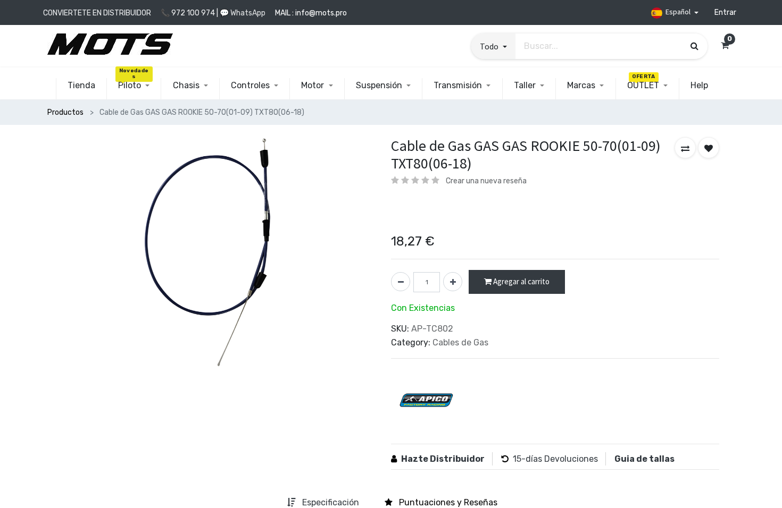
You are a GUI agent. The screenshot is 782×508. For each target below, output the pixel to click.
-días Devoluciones (559, 459)
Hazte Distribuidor (443, 459)
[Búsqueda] (694, 45)
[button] (493, 46)
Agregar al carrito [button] (521, 281)
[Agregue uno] (452, 281)
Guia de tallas (644, 459)
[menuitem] (81, 85)
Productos (65, 112)
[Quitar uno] (400, 281)
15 (517, 459)
